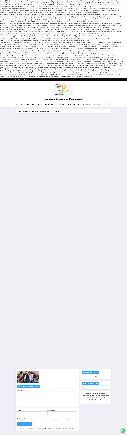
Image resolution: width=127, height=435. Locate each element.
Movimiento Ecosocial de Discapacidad (63, 98)
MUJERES (40, 105)
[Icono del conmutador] (17, 105)
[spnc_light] (109, 105)
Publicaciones (86, 105)
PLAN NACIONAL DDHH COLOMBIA (55, 105)
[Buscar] (104, 105)
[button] (123, 430)
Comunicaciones (96, 105)
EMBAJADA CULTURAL (74, 105)
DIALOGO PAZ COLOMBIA (28, 105)
